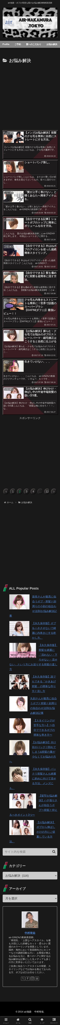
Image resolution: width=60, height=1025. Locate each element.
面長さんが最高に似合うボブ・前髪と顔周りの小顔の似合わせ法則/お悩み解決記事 (33, 606)
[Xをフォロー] (23, 979)
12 (47, 491)
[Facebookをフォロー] (28, 979)
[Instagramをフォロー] (32, 979)
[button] (54, 852)
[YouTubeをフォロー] (37, 979)
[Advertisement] (30, 96)
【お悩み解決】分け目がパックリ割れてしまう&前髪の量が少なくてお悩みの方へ (32, 752)
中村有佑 (30, 932)
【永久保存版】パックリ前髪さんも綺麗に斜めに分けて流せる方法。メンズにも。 (32, 779)
